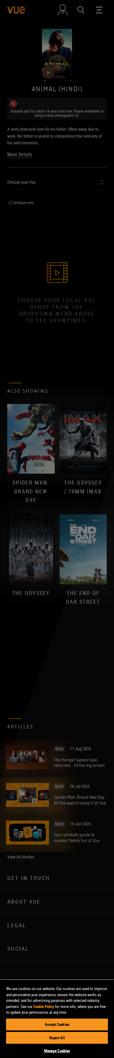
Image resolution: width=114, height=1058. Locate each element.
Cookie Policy (43, 1006)
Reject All (56, 1037)
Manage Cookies (57, 1050)
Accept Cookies (57, 1024)
